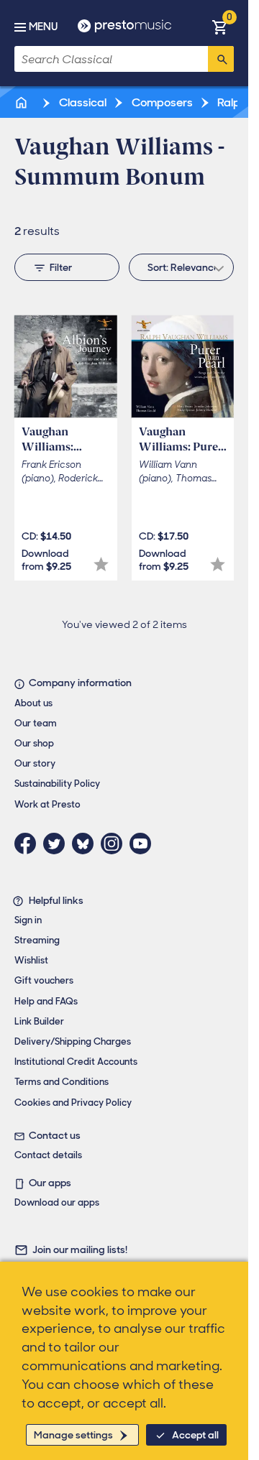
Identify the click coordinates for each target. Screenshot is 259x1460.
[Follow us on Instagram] (115, 843)
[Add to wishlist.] (101, 564)
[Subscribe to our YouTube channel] (144, 843)
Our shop (34, 743)
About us (33, 703)
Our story (34, 763)
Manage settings (73, 1434)
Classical (81, 102)
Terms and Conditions (61, 1082)
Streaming (37, 940)
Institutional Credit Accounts (75, 1061)
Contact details (48, 1155)
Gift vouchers (43, 980)
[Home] (22, 102)
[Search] (221, 59)
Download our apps (56, 1202)
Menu (43, 26)
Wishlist (31, 960)
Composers (161, 102)
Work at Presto (47, 804)
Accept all (195, 1434)
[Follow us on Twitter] (57, 843)
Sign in (28, 920)
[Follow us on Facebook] (28, 843)
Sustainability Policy (57, 783)
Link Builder (39, 1021)
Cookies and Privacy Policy (73, 1102)
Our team (35, 723)
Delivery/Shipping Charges (72, 1041)
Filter (61, 267)
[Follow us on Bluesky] (86, 843)
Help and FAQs (46, 1001)
